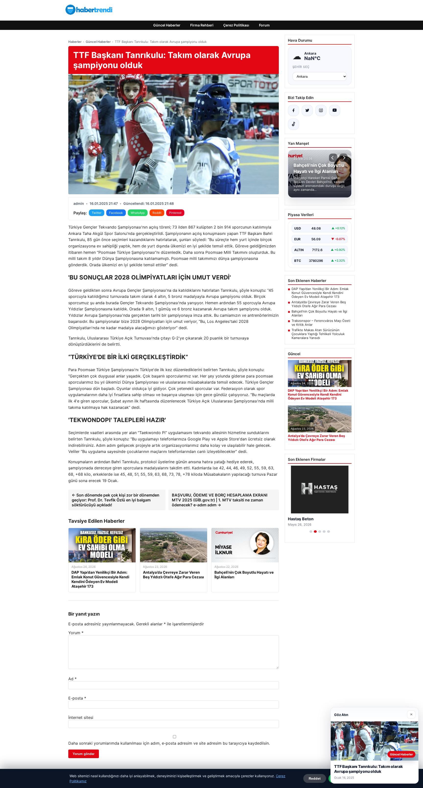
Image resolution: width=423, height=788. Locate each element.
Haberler (75, 42)
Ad (72, 678)
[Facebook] (293, 110)
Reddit (157, 213)
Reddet (315, 778)
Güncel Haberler (166, 25)
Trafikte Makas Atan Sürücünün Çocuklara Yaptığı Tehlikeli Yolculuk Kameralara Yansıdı (318, 334)
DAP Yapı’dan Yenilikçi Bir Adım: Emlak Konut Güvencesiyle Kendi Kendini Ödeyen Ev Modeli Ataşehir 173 (320, 293)
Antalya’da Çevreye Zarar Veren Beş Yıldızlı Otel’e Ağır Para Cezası (319, 304)
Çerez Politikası (236, 25)
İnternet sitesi (80, 717)
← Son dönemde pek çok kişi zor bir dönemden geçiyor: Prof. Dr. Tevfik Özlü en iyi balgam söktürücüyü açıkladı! (115, 500)
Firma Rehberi (201, 25)
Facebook (116, 213)
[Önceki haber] (333, 158)
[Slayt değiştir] (310, 531)
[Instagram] (321, 110)
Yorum (75, 632)
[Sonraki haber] (343, 158)
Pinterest (175, 213)
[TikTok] (293, 124)
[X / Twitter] (307, 110)
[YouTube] (334, 110)
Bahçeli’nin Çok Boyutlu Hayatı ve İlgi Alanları (319, 313)
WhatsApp (138, 213)
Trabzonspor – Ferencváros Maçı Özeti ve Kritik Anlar (321, 323)
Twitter (96, 213)
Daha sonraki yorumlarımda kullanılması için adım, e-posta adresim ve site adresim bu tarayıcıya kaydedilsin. (169, 743)
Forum (264, 25)
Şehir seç (301, 67)
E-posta (77, 698)
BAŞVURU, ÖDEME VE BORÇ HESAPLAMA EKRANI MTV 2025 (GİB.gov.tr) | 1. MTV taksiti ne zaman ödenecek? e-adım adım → (219, 500)
